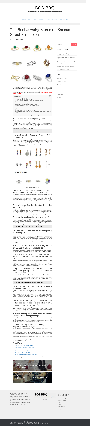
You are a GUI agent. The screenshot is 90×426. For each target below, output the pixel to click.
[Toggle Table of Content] (49, 96)
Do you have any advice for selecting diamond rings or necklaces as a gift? (27, 115)
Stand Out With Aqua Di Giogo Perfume (64, 69)
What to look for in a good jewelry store (22, 98)
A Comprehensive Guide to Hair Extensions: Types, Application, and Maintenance (67, 62)
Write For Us (46, 423)
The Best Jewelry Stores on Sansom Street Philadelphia (24, 99)
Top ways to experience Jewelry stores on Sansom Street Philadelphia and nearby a (29, 100)
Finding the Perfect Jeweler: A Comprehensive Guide (66, 58)
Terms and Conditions (28, 422)
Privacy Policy (13, 422)
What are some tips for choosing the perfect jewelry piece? (25, 101)
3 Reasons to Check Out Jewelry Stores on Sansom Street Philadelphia (26, 105)
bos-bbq (27, 39)
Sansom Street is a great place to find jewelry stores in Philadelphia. (26, 110)
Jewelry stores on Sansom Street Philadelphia (36, 357)
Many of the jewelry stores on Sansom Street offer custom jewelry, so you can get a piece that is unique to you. (32, 108)
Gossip (58, 88)
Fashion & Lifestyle (63, 19)
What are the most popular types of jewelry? (22, 103)
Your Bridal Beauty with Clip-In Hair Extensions (66, 66)
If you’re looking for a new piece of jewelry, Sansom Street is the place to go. (27, 113)
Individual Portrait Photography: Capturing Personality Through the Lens (65, 53)
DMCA (18, 422)
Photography (41, 19)
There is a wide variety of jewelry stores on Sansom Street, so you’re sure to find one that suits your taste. (32, 106)
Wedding (34, 19)
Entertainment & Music (51, 19)
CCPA (21, 422)
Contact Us (36, 422)
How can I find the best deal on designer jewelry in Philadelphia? (26, 104)
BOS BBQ (45, 8)
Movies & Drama (26, 19)
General (59, 84)
